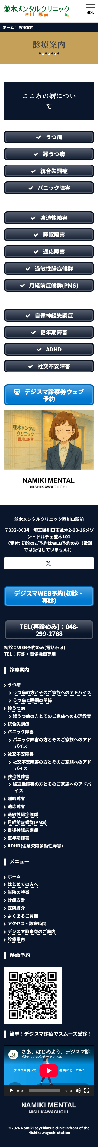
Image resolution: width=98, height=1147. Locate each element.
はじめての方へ (23, 884)
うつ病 (14, 684)
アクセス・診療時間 (27, 923)
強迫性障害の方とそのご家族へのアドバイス (52, 787)
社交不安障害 (21, 754)
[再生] (11, 1090)
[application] (49, 1070)
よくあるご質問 (23, 915)
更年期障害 (18, 837)
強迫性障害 (18, 776)
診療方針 (16, 900)
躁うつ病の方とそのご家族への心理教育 (52, 716)
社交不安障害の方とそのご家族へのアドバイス (52, 765)
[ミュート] (78, 1090)
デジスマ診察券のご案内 (32, 931)
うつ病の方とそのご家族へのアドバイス (52, 692)
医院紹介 (16, 907)
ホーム (8, 27)
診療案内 (26, 27)
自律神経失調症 (23, 829)
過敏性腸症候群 (23, 814)
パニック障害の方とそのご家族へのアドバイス (52, 742)
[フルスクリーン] (87, 1090)
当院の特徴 (18, 892)
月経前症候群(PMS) (27, 822)
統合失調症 (18, 724)
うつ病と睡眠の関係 (32, 700)
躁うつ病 (16, 708)
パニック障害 (21, 731)
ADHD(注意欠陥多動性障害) (35, 845)
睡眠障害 (16, 798)
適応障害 (16, 806)
